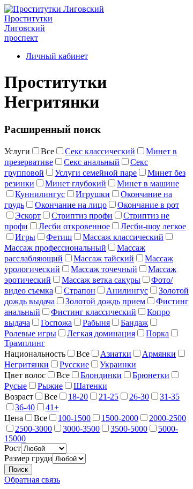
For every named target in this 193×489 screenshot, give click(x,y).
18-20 (78, 396)
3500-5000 (128, 428)
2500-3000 (33, 428)
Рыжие (50, 385)
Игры (25, 237)
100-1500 (74, 418)
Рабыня (96, 322)
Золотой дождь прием (105, 301)
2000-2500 (167, 418)
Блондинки (101, 375)
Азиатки (115, 353)
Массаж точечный (104, 269)
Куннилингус (40, 194)
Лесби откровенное (74, 226)
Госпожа (56, 322)
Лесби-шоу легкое (153, 226)
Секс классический (100, 151)
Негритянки (26, 364)
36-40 (25, 407)
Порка (157, 333)
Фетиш (59, 237)
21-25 (108, 396)
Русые (15, 385)
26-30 (139, 396)
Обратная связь (32, 479)
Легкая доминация (101, 333)
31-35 (170, 396)
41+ (52, 407)
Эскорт (28, 215)
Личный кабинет (57, 56)
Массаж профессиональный (55, 247)
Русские (74, 364)
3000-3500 (81, 428)
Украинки (118, 364)
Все (47, 151)
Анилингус (127, 290)
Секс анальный (92, 162)
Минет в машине (148, 183)
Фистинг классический (93, 312)
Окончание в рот (148, 204)
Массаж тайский (103, 258)
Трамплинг (24, 343)
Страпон (79, 290)
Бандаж (134, 322)
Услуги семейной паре (96, 172)
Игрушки (93, 194)
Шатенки (90, 385)
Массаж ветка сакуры (101, 279)
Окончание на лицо (71, 204)
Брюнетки (150, 375)
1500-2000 (119, 418)
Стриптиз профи (82, 215)
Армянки (159, 353)
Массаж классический (123, 237)
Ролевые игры (30, 333)
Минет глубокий (75, 183)
